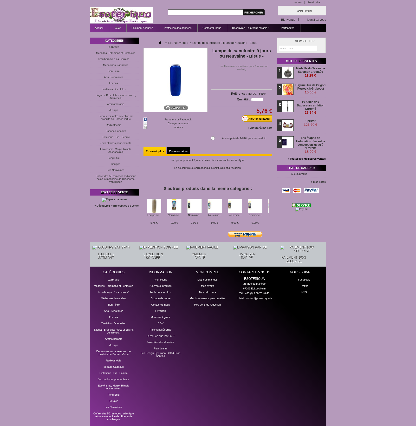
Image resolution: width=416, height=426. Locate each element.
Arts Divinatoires (113, 77)
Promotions (160, 279)
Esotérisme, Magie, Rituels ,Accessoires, (115, 150)
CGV (118, 27)
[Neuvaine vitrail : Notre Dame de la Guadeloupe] (235, 206)
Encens (113, 83)
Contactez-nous (211, 27)
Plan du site (160, 348)
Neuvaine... (174, 215)
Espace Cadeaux (116, 131)
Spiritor (310, 123)
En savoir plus (155, 151)
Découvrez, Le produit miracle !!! (251, 27)
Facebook (304, 279)
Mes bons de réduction (207, 304)
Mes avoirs (207, 285)
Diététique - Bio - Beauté (116, 137)
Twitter (304, 285)
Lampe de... (154, 215)
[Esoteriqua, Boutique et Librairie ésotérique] (121, 15)
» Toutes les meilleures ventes (307, 158)
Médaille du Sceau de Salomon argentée (310, 72)
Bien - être (114, 71)
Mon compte (207, 272)
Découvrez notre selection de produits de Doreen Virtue (115, 117)
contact (298, 2)
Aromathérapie (115, 104)
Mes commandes (207, 279)
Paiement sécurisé (142, 27)
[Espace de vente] (114, 199)
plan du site (313, 2)
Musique (113, 110)
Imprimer (178, 127)
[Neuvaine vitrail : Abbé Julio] (255, 206)
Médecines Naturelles (115, 65)
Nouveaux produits (161, 285)
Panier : (304, 10)
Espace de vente (114, 192)
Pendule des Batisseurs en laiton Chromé (310, 107)
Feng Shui (113, 158)
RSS (304, 292)
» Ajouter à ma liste (260, 127)
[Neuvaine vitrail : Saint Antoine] (194, 206)
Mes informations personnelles (207, 298)
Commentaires (178, 151)
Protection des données (178, 27)
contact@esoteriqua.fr (259, 298)
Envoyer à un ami (178, 123)
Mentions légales (160, 317)
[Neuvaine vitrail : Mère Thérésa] (215, 206)
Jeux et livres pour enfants (115, 143)
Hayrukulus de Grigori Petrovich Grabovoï (310, 89)
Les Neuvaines (115, 170)
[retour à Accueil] (160, 43)
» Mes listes (318, 181)
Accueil (96, 29)
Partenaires (287, 27)
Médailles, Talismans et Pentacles (115, 53)
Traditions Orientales (113, 89)
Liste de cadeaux (301, 168)
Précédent (144, 208)
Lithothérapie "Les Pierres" (113, 59)
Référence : (239, 93)
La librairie (113, 47)
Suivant (270, 208)
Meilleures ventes (301, 61)
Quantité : (243, 99)
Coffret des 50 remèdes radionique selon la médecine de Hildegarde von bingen (116, 179)
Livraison (160, 310)
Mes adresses (207, 292)
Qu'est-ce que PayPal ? (160, 335)
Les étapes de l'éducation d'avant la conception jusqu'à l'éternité (310, 145)
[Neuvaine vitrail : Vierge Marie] (174, 206)
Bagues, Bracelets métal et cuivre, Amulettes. (116, 96)
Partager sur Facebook (178, 119)
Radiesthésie (113, 125)
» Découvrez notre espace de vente (116, 205)
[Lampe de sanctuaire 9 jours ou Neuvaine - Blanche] (154, 206)
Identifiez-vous (316, 19)
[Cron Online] (301, 206)
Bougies (115, 164)
